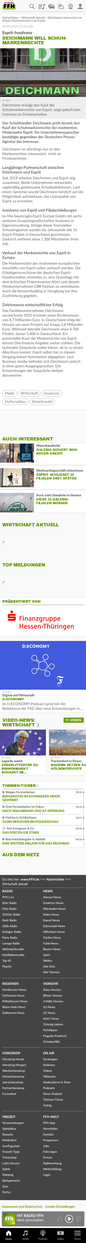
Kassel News (51, 920)
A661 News (51, 1018)
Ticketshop (9, 1157)
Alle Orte (49, 966)
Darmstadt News (54, 926)
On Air (48, 1053)
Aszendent (9, 1094)
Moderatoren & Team (57, 1082)
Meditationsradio (13, 955)
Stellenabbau (15, 402)
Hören (75, 720)
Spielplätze (9, 1128)
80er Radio (9, 903)
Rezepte (7, 1134)
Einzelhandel (42, 402)
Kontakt (48, 1134)
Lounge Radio (11, 943)
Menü (77, 1239)
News (48, 891)
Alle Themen (51, 972)
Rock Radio (9, 920)
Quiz (5, 1186)
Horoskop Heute (13, 1059)
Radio (7, 891)
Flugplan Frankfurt (55, 1036)
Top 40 (6, 960)
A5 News (49, 1013)
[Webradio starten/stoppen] (69, 1219)
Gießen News (52, 937)
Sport (46, 955)
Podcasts (49, 1088)
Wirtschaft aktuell (32, 17)
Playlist (41, 5)
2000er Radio (11, 914)
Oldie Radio (9, 926)
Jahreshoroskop (12, 1082)
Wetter (61, 5)
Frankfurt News (53, 903)
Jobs (46, 1146)
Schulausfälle (51, 1041)
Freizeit (8, 1117)
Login (46, 1175)
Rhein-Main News (13, 1007)
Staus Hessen (52, 989)
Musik (25, 1239)
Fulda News (50, 943)
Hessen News (52, 897)
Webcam (70, 5)
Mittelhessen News (15, 1001)
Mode (9, 393)
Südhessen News (13, 1013)
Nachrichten (10, 17)
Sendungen (50, 1059)
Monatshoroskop (13, 1076)
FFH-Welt (51, 1117)
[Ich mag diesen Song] (60, 1219)
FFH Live (8, 897)
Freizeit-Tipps (11, 1151)
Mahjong (8, 1175)
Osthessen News (13, 995)
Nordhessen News (14, 989)
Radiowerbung (52, 1163)
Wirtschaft (29, 393)
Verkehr (50, 983)
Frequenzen (50, 1140)
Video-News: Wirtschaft (18, 722)
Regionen (10, 983)
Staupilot (51, 5)
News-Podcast (52, 1094)
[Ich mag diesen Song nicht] (78, 1219)
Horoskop (11, 1053)
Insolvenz (51, 393)
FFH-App (49, 1123)
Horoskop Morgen (14, 1065)
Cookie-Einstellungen (60, 1206)
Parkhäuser (50, 1030)
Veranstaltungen (13, 1123)
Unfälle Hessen (53, 1001)
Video (60, 1239)
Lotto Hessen (11, 1163)
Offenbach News (54, 932)
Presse (47, 1157)
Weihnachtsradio (13, 949)
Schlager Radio (11, 932)
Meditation (9, 1140)
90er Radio (9, 909)
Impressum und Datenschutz (22, 1206)
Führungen (50, 1151)
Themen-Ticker (19, 785)
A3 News (49, 1007)
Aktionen (49, 1065)
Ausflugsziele (11, 1146)
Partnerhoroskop (13, 1088)
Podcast (43, 1239)
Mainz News (51, 914)
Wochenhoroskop (13, 1070)
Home (8, 1239)
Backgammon (11, 1180)
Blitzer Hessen (52, 995)
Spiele (6, 1169)
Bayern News (52, 949)
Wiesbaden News (54, 909)
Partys (6, 1192)
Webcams (49, 1076)
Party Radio (9, 937)
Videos (47, 1070)
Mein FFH (80, 5)
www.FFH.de (30, 879)
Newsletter (50, 1128)
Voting (47, 1105)
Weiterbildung (52, 1169)
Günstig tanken (53, 1024)
